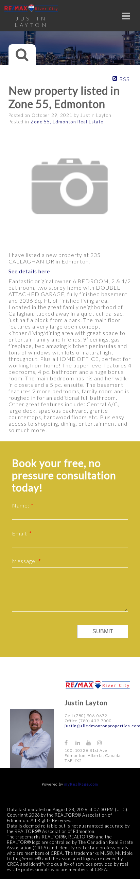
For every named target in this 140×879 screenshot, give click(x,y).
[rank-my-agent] (114, 739)
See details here (29, 271)
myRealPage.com (81, 784)
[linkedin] (80, 742)
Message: (25, 561)
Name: (21, 505)
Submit (102, 631)
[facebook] (70, 742)
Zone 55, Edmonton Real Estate (67, 121)
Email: (20, 533)
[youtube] (91, 742)
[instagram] (102, 742)
